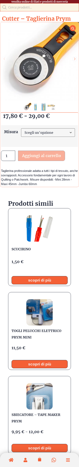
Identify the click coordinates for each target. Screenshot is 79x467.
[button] (75, 59)
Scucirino (21, 249)
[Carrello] (39, 459)
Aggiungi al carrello (41, 155)
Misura (11, 131)
